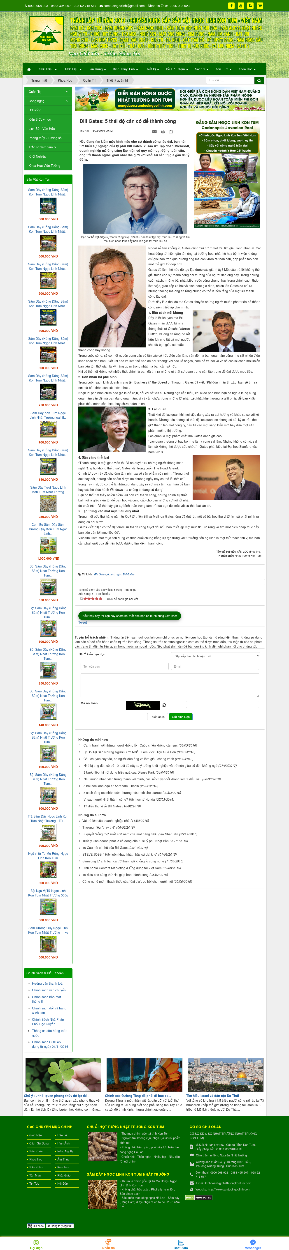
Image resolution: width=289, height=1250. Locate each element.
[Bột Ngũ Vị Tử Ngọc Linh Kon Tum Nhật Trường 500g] (48, 906)
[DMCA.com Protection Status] (198, 1197)
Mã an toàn (89, 703)
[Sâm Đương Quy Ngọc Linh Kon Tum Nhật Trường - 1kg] (48, 943)
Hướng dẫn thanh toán (48, 983)
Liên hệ (62, 1135)
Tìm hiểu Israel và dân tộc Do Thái (212, 1095)
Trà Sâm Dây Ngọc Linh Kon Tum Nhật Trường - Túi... (48, 818)
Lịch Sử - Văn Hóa (42, 128)
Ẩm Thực (63, 1159)
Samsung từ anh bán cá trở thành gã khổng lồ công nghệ (123, 861)
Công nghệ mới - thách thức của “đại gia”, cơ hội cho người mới (127, 881)
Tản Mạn (35, 1175)
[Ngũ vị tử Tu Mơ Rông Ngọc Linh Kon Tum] (48, 869)
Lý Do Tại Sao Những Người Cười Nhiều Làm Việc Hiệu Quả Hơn (130, 752)
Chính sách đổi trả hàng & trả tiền (49, 1010)
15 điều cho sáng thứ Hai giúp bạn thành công (115, 874)
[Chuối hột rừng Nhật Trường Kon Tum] (103, 1147)
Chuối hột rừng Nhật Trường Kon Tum (125, 1126)
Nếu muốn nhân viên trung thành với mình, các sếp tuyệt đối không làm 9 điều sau (142, 779)
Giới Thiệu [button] (46, 69)
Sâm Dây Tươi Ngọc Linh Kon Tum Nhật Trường (48, 489)
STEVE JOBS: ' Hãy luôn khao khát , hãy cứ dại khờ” (119, 854)
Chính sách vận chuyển (49, 990)
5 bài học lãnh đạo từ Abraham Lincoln (111, 786)
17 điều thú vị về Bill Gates (102, 806)
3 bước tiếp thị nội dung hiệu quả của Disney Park (119, 772)
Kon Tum (63, 1167)
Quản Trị (35, 91)
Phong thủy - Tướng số (45, 138)
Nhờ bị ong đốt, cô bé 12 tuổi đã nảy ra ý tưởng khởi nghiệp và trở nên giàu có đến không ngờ (150, 765)
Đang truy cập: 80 (61, 1226)
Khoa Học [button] (245, 69)
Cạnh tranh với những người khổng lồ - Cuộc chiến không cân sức (131, 745)
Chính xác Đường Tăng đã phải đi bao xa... (138, 1095)
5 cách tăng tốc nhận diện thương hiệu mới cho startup (123, 792)
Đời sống (35, 110)
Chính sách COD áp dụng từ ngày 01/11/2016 (50, 1044)
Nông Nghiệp (65, 1151)
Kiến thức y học (40, 119)
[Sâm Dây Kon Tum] (227, 172)
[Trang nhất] (29, 69)
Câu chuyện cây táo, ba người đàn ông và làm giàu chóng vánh (129, 758)
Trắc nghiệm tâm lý (42, 147)
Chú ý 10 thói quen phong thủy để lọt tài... (56, 1095)
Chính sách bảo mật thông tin (46, 999)
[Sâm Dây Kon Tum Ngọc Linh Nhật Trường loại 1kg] (48, 428)
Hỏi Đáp (62, 1183)
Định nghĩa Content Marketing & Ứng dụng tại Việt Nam (122, 868)
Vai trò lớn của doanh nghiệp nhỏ (106, 820)
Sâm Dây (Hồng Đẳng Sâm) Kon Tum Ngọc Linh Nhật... (48, 191)
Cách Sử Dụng (39, 1143)
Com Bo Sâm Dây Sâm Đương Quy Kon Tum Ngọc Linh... (48, 529)
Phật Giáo (63, 1175)
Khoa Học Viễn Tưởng (44, 165)
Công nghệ (36, 101)
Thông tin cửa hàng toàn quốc (49, 1032)
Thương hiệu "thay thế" (98, 827)
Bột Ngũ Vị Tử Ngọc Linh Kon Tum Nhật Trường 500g (48, 892)
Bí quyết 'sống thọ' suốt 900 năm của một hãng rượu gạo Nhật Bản (130, 834)
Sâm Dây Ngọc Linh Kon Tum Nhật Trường (128, 1174)
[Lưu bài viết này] (171, 131)
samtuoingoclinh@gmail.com (124, 5)
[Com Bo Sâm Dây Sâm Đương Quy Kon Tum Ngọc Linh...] (48, 544)
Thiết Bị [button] (151, 69)
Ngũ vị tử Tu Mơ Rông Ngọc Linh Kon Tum (48, 855)
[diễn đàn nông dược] (170, 98)
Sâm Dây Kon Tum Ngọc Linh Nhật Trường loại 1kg (48, 415)
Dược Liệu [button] (71, 69)
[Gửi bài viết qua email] (155, 131)
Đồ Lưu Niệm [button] (176, 69)
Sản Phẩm (36, 1167)
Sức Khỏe (35, 1151)
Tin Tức (34, 1183)
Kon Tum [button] (222, 69)
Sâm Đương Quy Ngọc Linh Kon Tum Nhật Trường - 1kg (48, 930)
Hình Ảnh (63, 1143)
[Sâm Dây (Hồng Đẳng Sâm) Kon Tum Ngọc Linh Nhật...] (48, 205)
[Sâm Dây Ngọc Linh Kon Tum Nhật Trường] (103, 1195)
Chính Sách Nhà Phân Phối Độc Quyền (48, 1021)
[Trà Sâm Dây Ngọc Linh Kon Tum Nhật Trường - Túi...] (48, 832)
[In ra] (163, 131)
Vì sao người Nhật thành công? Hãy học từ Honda (119, 799)
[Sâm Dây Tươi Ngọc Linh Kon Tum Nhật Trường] (48, 503)
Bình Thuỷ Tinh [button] (124, 69)
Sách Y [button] (200, 69)
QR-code (38, 1226)
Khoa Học (35, 1159)
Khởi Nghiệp (37, 156)
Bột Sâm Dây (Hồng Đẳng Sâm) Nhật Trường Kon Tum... (48, 570)
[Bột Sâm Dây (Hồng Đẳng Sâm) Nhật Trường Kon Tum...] (48, 586)
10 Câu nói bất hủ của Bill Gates (105, 847)
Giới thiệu (35, 1135)
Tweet (82, 622)
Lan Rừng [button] (96, 69)
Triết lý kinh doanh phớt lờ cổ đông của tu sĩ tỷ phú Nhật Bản (125, 841)
